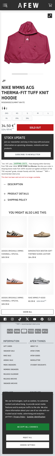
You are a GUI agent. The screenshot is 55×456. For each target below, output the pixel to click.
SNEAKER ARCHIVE (10, 383)
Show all (27, 312)
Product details (18, 193)
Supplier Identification (36, 416)
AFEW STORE (28, 5)
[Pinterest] (42, 319)
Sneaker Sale (9, 351)
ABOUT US (34, 346)
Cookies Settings (27, 445)
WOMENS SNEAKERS (11, 369)
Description (15, 184)
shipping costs (20, 164)
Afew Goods (35, 356)
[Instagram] (12, 319)
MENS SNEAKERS (10, 365)
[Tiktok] (20, 319)
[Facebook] (5, 319)
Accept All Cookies (27, 427)
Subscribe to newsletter (27, 154)
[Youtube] (34, 319)
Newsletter (35, 360)
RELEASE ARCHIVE (10, 379)
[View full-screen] (50, 16)
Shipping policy (17, 199)
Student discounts (38, 365)
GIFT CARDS (8, 346)
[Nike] (4, 81)
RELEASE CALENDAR (11, 374)
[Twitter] (27, 319)
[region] (27, 423)
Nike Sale (7, 356)
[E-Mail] (49, 319)
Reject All (27, 437)
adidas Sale (8, 360)
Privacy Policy (19, 416)
